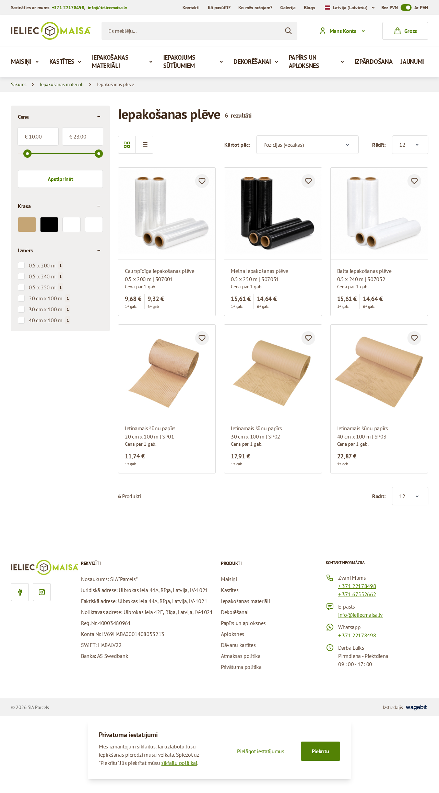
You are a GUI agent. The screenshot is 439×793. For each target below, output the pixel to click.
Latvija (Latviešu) (350, 7)
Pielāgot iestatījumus (260, 751)
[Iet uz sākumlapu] (51, 31)
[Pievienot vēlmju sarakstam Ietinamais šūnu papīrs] (202, 338)
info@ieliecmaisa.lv (107, 7)
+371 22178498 (68, 7)
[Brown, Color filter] (27, 224)
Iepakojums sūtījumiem (179, 61)
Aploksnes (232, 633)
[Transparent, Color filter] (71, 224)
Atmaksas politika (241, 655)
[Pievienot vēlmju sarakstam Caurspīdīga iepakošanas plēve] (202, 181)
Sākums (18, 84)
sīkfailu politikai (179, 762)
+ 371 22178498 (357, 585)
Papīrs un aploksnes (304, 61)
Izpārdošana (373, 61)
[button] (144, 145)
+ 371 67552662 (357, 594)
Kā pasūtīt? (219, 7)
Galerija (288, 7)
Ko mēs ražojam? (255, 7)
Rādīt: (378, 144)
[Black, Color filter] (49, 224)
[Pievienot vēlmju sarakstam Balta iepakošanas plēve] (414, 181)
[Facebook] (20, 592)
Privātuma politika (241, 666)
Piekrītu (320, 751)
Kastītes (61, 61)
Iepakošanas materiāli (110, 61)
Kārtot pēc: (236, 144)
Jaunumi (412, 61)
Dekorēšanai (252, 61)
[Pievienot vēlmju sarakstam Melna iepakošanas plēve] (308, 181)
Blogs (309, 7)
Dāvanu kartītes (238, 644)
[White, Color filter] (94, 224)
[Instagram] (42, 592)
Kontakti (191, 7)
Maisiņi (21, 61)
